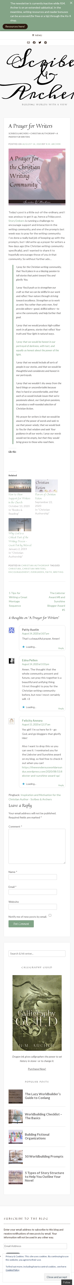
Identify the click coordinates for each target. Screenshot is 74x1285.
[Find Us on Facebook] (34, 43)
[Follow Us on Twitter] (40, 43)
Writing (58, 572)
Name (13, 871)
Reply (61, 648)
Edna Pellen (30, 660)
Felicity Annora (32, 720)
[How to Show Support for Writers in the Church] (20, 485)
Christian (15, 568)
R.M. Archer (53, 144)
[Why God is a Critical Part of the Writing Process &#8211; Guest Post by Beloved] (20, 524)
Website (14, 901)
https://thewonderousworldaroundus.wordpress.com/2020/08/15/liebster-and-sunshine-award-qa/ (42, 771)
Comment (15, 826)
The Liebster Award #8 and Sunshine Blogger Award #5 (56, 601)
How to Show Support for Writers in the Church (19, 498)
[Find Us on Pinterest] (45, 43)
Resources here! (15, 26)
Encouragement (19, 572)
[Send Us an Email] (28, 43)
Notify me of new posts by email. (28, 916)
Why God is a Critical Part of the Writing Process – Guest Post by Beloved (20, 539)
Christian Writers (34, 568)
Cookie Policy (12, 1270)
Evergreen (37, 572)
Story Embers (16, 220)
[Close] (71, 3)
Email (13, 886)
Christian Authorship (35, 565)
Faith (48, 572)
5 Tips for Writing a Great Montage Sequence (18, 599)
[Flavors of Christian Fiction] (46, 485)
